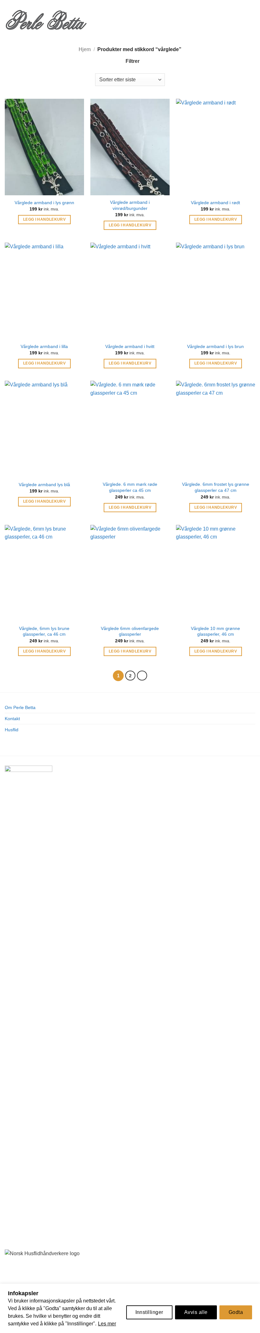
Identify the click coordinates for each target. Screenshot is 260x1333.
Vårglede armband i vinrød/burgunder (130, 205)
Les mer (107, 1323)
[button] (97, 19)
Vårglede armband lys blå (44, 484)
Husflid (11, 729)
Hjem (85, 49)
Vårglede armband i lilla (44, 346)
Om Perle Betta (20, 707)
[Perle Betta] (46, 19)
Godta (236, 1312)
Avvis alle (196, 1312)
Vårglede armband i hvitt (129, 346)
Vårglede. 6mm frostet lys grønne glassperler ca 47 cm (215, 487)
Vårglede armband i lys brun (215, 346)
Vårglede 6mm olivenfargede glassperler (130, 631)
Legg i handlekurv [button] (44, 219)
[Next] (142, 676)
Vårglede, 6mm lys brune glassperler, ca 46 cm (44, 631)
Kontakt (12, 718)
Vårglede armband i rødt (215, 202)
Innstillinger (149, 1312)
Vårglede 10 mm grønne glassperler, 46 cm (215, 631)
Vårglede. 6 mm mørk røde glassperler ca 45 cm (130, 487)
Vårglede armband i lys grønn (44, 202)
